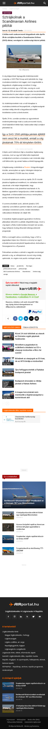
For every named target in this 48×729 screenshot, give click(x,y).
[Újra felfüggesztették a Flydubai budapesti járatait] (8, 372)
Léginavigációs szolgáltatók (15, 649)
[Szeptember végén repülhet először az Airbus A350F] (8, 539)
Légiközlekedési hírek (10, 631)
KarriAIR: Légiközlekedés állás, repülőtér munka (20, 656)
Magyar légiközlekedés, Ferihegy (17, 635)
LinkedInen (24, 297)
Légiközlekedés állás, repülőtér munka (18, 410)
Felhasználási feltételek (14, 722)
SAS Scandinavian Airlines (11, 271)
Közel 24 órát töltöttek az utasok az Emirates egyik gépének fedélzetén (29, 336)
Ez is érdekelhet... (11, 477)
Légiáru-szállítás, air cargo (14, 642)
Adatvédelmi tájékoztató (33, 722)
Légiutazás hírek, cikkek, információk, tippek (18, 652)
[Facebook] (8, 616)
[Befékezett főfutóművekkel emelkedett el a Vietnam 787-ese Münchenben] (24, 495)
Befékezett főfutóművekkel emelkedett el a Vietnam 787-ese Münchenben (23, 502)
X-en (36, 297)
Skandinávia (26, 271)
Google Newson (28, 294)
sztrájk (5, 274)
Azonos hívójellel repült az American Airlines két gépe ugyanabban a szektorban (30, 527)
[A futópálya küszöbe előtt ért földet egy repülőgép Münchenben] (8, 515)
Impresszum (11, 720)
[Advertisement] (24, 580)
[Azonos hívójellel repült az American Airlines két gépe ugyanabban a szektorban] (8, 527)
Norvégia (29, 266)
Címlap (4, 9)
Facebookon (11, 297)
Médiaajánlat (21, 720)
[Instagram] (14, 616)
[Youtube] (39, 616)
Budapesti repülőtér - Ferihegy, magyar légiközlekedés (7, 384)
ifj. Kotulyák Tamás (15, 31)
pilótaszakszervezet (9, 269)
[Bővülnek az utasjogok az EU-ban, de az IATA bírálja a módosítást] (8, 361)
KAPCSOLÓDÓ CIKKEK (12, 327)
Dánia (12, 266)
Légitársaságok (14, 9)
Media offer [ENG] (33, 720)
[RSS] (27, 616)
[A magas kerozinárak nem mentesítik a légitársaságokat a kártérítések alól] (8, 395)
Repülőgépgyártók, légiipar (15, 645)
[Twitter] (33, 616)
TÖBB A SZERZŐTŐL (30, 327)
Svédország (37, 271)
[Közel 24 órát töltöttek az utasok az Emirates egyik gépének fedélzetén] (8, 336)
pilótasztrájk (23, 269)
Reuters (27, 167)
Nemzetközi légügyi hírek (7, 363)
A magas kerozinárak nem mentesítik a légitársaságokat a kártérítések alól (29, 395)
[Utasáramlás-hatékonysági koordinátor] (9, 419)
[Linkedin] (21, 616)
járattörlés (20, 266)
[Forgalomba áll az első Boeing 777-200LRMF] (8, 551)
